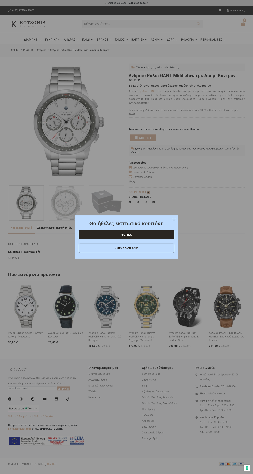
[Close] (174, 219)
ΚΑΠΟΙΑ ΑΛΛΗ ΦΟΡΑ (126, 248)
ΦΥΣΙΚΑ (126, 235)
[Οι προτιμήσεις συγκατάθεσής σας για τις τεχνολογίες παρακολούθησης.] (247, 468)
